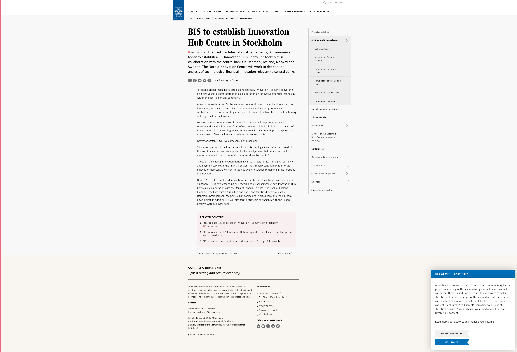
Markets (277, 11)
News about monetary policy (325, 71)
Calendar (315, 181)
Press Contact (318, 165)
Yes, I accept (451, 342)
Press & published (295, 11)
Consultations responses (323, 173)
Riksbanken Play (319, 117)
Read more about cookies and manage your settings (464, 321)
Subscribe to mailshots (322, 189)
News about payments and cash (328, 82)
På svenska (339, 2)
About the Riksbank (318, 11)
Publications (317, 125)
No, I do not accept (451, 333)
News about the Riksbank (327, 92)
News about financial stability (325, 59)
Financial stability (258, 11)
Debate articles (322, 48)
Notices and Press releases (324, 40)
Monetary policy (235, 11)
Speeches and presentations (325, 109)
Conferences (317, 148)
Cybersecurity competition (324, 156)
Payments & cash (212, 11)
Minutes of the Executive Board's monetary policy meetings (323, 137)
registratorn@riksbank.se (208, 311)
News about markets (325, 100)
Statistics (193, 11)
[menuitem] (338, 2)
